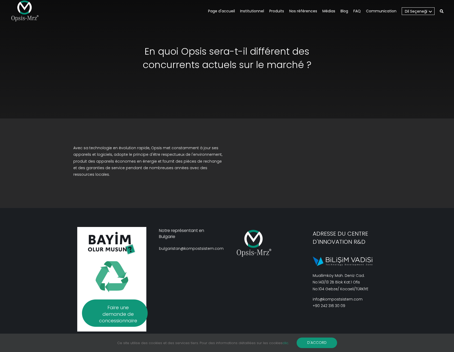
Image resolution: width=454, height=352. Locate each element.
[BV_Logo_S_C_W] (27, 11)
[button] (441, 11)
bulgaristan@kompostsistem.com (191, 248)
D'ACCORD (317, 342)
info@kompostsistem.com (338, 299)
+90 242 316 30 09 (329, 305)
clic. (285, 342)
